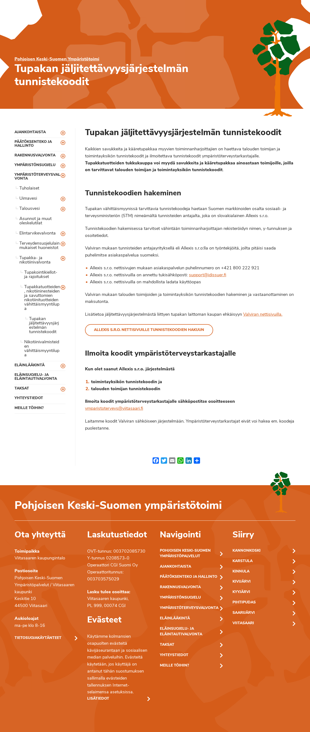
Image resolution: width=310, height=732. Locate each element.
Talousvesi (29, 209)
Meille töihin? (29, 408)
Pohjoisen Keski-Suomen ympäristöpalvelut (185, 553)
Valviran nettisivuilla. (262, 315)
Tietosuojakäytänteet (38, 638)
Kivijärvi (241, 582)
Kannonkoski (246, 551)
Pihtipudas (244, 602)
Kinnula (240, 571)
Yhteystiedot (29, 398)
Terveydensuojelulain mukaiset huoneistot (39, 246)
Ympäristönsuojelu (35, 165)
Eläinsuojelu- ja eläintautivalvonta (36, 377)
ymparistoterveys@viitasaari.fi (114, 409)
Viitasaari (243, 623)
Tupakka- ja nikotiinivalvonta (35, 260)
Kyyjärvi (241, 592)
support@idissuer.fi (207, 275)
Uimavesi (28, 199)
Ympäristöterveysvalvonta (37, 176)
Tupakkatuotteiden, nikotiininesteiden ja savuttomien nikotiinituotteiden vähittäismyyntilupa (42, 298)
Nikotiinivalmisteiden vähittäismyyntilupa (41, 349)
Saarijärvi (243, 613)
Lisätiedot (98, 699)
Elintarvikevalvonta (37, 233)
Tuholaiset (29, 188)
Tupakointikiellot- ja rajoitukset (40, 275)
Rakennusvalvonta (35, 155)
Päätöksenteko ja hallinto (33, 143)
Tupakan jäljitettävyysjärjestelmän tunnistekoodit (44, 325)
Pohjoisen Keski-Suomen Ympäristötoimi (57, 59)
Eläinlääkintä (30, 365)
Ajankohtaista (30, 132)
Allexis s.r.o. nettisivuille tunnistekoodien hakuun (149, 330)
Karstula (242, 561)
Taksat (22, 388)
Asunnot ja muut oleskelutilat (35, 221)
